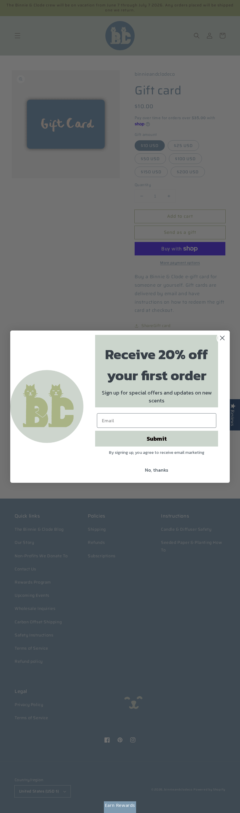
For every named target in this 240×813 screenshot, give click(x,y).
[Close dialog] (222, 338)
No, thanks (156, 469)
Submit (157, 438)
